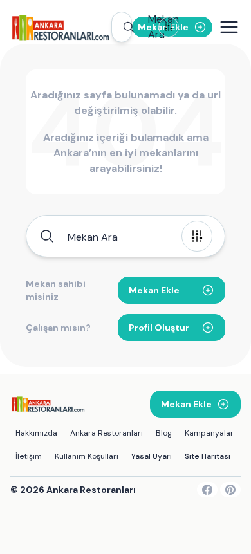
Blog (164, 433)
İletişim (28, 456)
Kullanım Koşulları (86, 456)
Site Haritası (207, 456)
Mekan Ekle (154, 290)
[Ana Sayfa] (60, 27)
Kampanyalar (209, 433)
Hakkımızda (36, 433)
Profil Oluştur (159, 327)
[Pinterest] (230, 489)
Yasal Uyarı (151, 456)
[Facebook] (207, 489)
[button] (121, 27)
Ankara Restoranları (106, 433)
